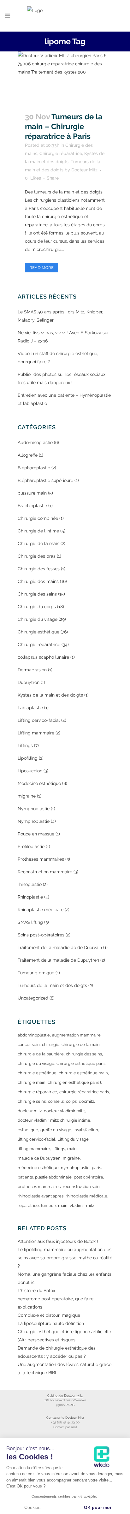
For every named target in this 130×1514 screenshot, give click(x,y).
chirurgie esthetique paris (80, 1063)
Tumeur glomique (36, 972)
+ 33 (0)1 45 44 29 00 (65, 1422)
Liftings (25, 745)
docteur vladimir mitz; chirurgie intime (54, 1120)
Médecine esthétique (39, 783)
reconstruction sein (81, 1186)
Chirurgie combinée (38, 518)
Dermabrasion (32, 669)
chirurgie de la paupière (41, 1054)
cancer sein (29, 1044)
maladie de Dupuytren (39, 1158)
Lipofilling (28, 758)
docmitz (86, 1101)
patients (25, 1177)
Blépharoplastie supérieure (45, 480)
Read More (41, 267)
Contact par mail (65, 1427)
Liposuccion (30, 770)
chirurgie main (31, 1082)
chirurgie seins (32, 1101)
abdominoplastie (34, 1035)
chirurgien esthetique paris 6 (75, 1082)
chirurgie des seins (84, 1054)
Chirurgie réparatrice (60, 153)
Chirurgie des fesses (39, 568)
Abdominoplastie (35, 442)
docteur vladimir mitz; (64, 1110)
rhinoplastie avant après (40, 1196)
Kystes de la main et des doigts (50, 695)
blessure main (32, 493)
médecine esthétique (38, 1167)
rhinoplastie (30, 884)
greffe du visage (55, 1129)
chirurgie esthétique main (83, 1073)
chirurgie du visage (36, 1063)
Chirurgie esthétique (38, 631)
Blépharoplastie (34, 467)
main (72, 1148)
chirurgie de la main (81, 1044)
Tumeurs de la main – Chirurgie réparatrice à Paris (64, 126)
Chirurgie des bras (37, 556)
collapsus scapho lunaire (43, 657)
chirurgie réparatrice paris (84, 1091)
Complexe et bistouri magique (49, 1315)
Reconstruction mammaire (45, 871)
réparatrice (28, 1205)
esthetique (28, 1129)
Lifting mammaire (36, 732)
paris (96, 1167)
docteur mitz (30, 1110)
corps (71, 1101)
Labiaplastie (30, 707)
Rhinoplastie (30, 896)
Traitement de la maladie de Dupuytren (58, 960)
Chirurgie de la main (38, 543)
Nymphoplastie (34, 808)
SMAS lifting (30, 922)
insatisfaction (86, 1129)
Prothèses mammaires (41, 859)
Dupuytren (28, 682)
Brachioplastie (32, 505)
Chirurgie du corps (37, 606)
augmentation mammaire (76, 1035)
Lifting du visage (73, 1139)
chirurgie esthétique (37, 1073)
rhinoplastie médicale (86, 1196)
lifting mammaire (34, 1148)
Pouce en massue (36, 833)
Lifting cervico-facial (39, 720)
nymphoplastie (75, 1167)
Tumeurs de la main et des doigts (52, 985)
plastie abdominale (53, 1177)
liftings (58, 1148)
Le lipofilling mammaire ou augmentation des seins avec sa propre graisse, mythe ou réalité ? (65, 1257)
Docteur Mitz (84, 169)
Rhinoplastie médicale (40, 909)
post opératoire (88, 1177)
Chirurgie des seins (37, 594)
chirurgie (50, 1044)
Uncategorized (33, 997)
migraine (27, 796)
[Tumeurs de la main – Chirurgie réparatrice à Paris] (65, 77)
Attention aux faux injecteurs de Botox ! (58, 1241)
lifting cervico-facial (36, 1139)
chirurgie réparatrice (37, 1091)
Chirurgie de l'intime (38, 530)
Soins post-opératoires (41, 934)
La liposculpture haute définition (51, 1323)
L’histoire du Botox (36, 1290)
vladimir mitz (82, 1205)
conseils (56, 1101)
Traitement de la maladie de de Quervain (60, 947)
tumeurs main (54, 1205)
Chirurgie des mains (38, 581)
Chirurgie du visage (37, 619)
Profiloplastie (31, 846)
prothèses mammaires (39, 1186)
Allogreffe (28, 455)
